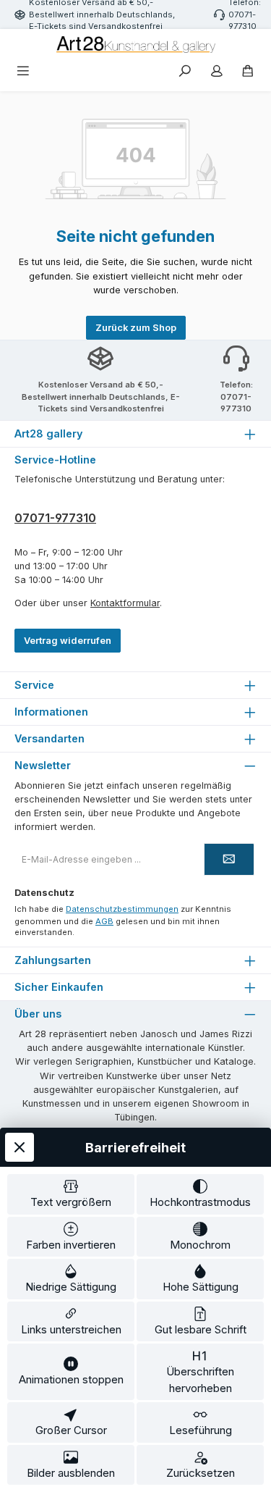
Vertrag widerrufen (67, 640)
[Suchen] (185, 72)
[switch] (70, 1194)
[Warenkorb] (248, 72)
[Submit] (229, 859)
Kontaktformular (125, 603)
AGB (104, 921)
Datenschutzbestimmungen (122, 909)
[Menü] (23, 72)
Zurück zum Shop (135, 327)
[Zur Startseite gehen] (135, 44)
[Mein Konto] (217, 72)
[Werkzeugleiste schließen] (19, 1147)
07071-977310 (55, 518)
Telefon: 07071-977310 (236, 397)
